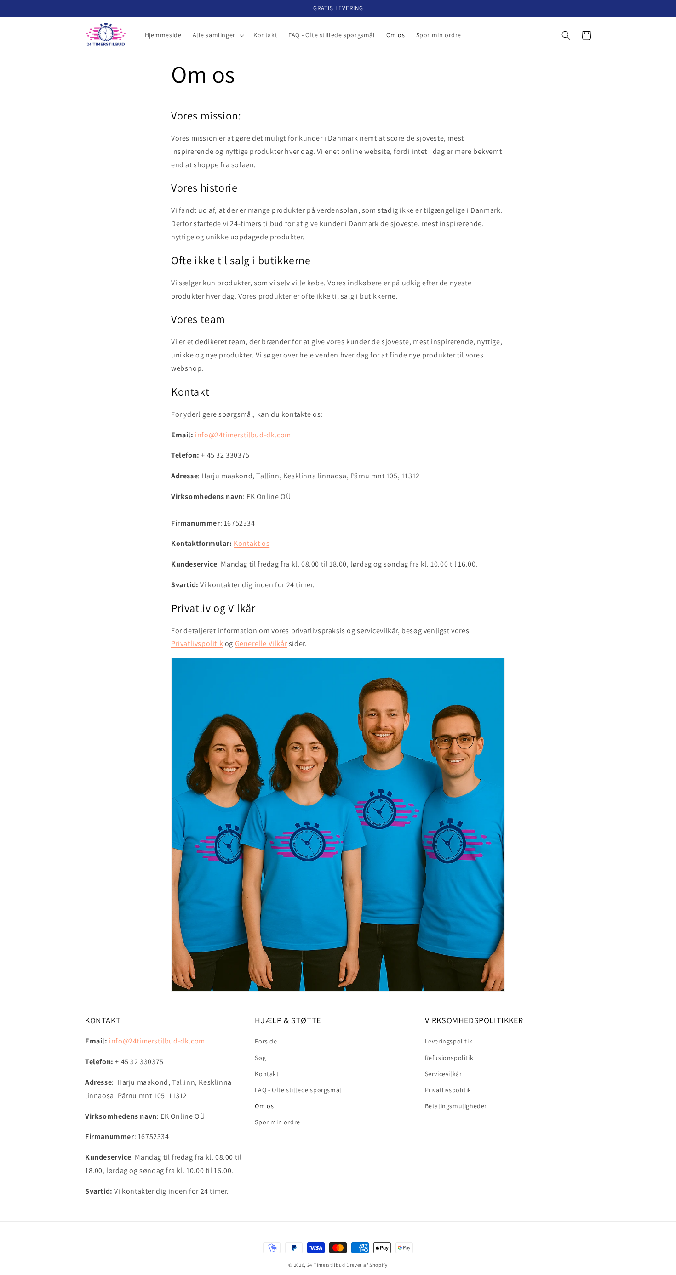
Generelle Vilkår (261, 643)
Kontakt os (251, 543)
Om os (264, 1106)
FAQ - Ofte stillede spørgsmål (298, 1090)
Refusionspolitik (449, 1058)
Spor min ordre (277, 1122)
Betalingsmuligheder (456, 1106)
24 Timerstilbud (326, 1265)
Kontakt (267, 1074)
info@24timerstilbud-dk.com (243, 435)
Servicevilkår (443, 1074)
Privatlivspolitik (197, 643)
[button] (217, 35)
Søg (260, 1058)
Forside (266, 1041)
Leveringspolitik (449, 1041)
